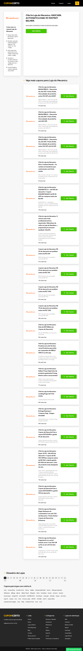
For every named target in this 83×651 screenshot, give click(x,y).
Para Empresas (32, 627)
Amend (61, 593)
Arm (16, 598)
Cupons (61, 3)
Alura (37, 593)
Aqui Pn (6, 598)
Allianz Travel (25, 593)
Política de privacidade (34, 638)
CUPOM (11, 3)
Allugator (32, 593)
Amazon (55, 593)
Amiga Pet (15, 596)
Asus (18, 601)
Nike (66, 619)
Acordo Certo (20, 590)
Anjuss (57, 596)
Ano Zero (63, 596)
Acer (5, 590)
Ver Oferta (36, 31)
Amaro (50, 593)
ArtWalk (39, 598)
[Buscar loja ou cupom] (77, 3)
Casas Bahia (68, 633)
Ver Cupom (70, 255)
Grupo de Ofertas (74, 649)
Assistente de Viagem (10, 601)
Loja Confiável (31, 625)
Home (53, 3)
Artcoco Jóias (26, 598)
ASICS (44, 598)
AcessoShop (11, 590)
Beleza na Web (69, 625)
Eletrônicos (49, 625)
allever (18, 593)
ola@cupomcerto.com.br (10, 623)
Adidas (32, 590)
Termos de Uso (32, 636)
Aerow (48, 590)
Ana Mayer (39, 596)
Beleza (47, 630)
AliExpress (7, 593)
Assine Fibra (51, 598)
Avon (36, 601)
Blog (29, 630)
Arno (19, 598)
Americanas (7, 596)
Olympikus (68, 638)
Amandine (43, 593)
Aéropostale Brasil (40, 590)
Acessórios (49, 622)
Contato (30, 633)
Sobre (29, 622)
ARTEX (33, 598)
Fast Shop (67, 630)
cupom (12, 615)
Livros (47, 636)
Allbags (13, 593)
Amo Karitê (22, 596)
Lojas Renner (68, 636)
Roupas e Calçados (51, 619)
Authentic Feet (29, 601)
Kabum (67, 627)
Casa (47, 627)
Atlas (22, 601)
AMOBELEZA (31, 596)
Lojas (69, 3)
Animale (52, 596)
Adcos (27, 590)
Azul (40, 601)
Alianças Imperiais (57, 590)
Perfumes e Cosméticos (52, 638)
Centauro (67, 622)
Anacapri (46, 596)
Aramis (11, 598)
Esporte (48, 633)
